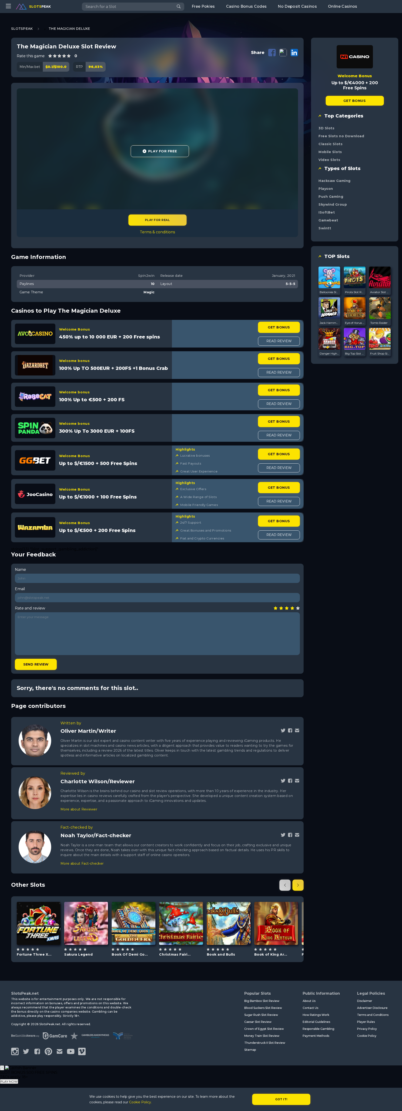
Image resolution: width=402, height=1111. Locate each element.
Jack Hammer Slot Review (329, 323)
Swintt (324, 228)
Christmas (44, 935)
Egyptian (139, 935)
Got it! (281, 1099)
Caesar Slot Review (257, 1022)
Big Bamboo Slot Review (261, 1001)
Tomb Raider (379, 323)
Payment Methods (316, 1035)
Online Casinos (342, 6)
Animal (234, 935)
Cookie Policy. (140, 1102)
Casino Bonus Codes (246, 6)
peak (40, 6)
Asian (91, 935)
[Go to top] (393, 1101)
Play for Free (162, 151)
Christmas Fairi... (175, 954)
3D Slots (326, 128)
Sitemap (250, 1049)
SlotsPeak (22, 29)
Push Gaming (330, 196)
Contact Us (310, 1008)
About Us (309, 1001)
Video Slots (329, 160)
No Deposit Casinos (297, 6)
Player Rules (366, 1022)
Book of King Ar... (270, 954)
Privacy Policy (367, 1029)
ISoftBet (326, 212)
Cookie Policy (366, 1035)
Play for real (157, 220)
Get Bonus (279, 327)
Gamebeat (38, 911)
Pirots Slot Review (355, 292)
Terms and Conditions (373, 1015)
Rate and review (30, 608)
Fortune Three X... (34, 954)
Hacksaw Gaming (334, 181)
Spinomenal (133, 911)
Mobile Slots (330, 152)
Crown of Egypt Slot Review (264, 1029)
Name (20, 569)
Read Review (279, 341)
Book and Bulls (221, 954)
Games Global (276, 911)
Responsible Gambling (318, 1029)
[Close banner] (2, 1067)
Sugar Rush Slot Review (261, 1015)
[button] (285, 885)
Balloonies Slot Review (329, 292)
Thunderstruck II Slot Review (264, 1042)
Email (20, 589)
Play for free (38, 923)
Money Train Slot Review (261, 1035)
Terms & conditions (157, 232)
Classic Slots (330, 144)
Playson (325, 189)
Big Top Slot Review (355, 353)
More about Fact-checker (82, 863)
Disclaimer (364, 1001)
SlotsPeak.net (25, 993)
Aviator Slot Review (380, 292)
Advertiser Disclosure (372, 1008)
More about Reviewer (78, 809)
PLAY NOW (9, 1081)
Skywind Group (332, 204)
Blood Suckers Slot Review (263, 1008)
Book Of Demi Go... (130, 954)
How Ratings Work (316, 1015)
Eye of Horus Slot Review (355, 323)
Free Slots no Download (341, 136)
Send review (36, 664)
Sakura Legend (78, 954)
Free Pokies (203, 6)
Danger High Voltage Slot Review (329, 353)
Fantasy (281, 935)
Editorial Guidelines (316, 1022)
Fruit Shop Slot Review (380, 353)
